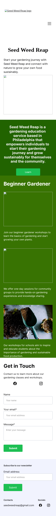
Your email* (10, 409)
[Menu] (49, 23)
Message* (9, 424)
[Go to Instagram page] (41, 383)
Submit (13, 448)
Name (7, 394)
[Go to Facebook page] (16, 383)
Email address (11, 471)
